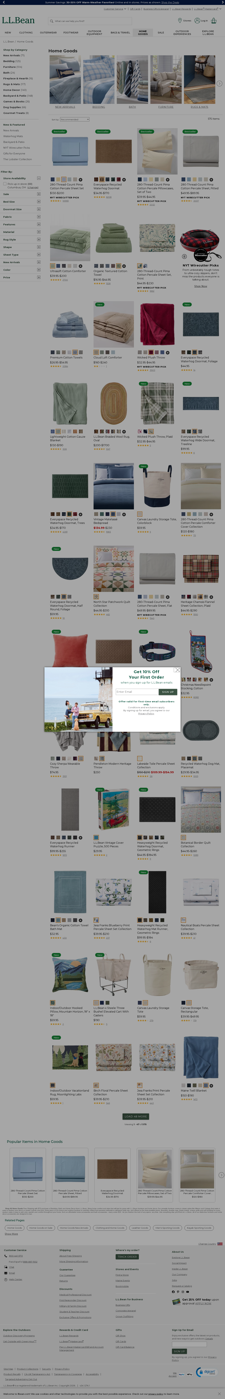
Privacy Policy (146, 713)
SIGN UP (168, 691)
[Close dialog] (177, 670)
